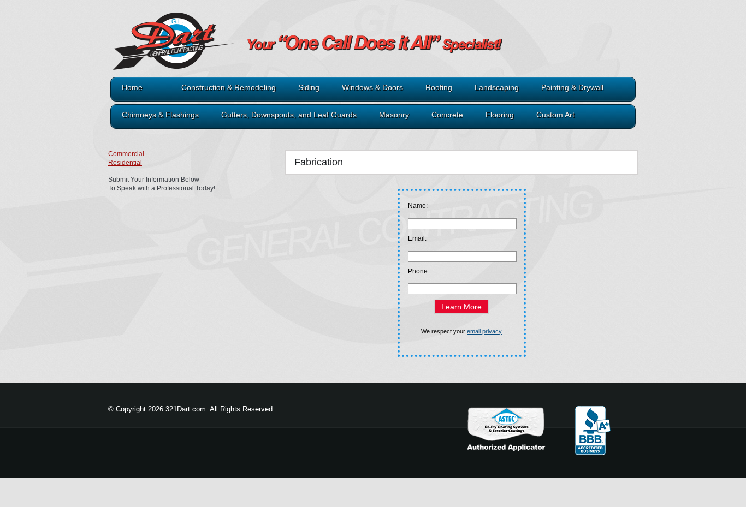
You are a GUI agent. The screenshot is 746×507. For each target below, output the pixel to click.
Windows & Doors (372, 87)
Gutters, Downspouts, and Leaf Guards (289, 115)
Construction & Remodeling (228, 87)
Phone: (418, 271)
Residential (125, 162)
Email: (417, 238)
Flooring (500, 115)
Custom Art (555, 115)
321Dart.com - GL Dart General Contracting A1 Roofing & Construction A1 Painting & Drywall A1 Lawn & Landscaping (272, 50)
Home (132, 87)
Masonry (394, 115)
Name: (418, 206)
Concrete (447, 115)
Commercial (126, 154)
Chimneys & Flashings (160, 115)
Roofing (438, 87)
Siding (308, 87)
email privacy (484, 331)
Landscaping (497, 87)
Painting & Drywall (572, 87)
